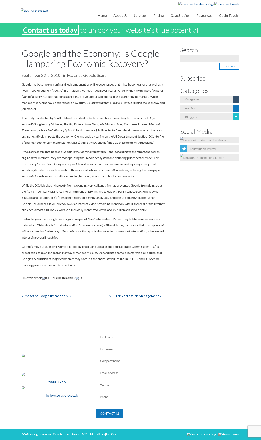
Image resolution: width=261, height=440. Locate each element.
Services (140, 15)
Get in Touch (228, 15)
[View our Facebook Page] (200, 433)
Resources (204, 15)
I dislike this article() (67, 277)
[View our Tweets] (227, 433)
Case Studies (180, 15)
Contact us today (50, 29)
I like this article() (35, 277)
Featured (75, 75)
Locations (111, 434)
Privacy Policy (97, 434)
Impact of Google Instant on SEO (48, 296)
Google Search (96, 75)
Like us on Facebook (212, 140)
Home (102, 15)
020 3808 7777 (56, 382)
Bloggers (191, 117)
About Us (120, 15)
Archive (190, 108)
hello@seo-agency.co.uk (62, 395)
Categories (192, 99)
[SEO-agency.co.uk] (46, 10)
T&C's (85, 434)
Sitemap (76, 434)
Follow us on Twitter (203, 149)
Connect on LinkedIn (210, 157)
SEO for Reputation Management (134, 296)
